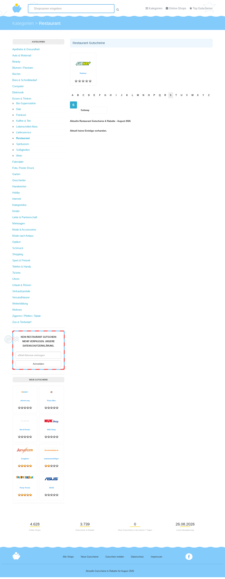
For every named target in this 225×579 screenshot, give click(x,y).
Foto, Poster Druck (23, 167)
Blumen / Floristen (22, 67)
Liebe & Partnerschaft (24, 217)
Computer (18, 86)
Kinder (16, 211)
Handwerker (19, 186)
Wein (19, 155)
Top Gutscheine (202, 8)
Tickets (16, 272)
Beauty (16, 61)
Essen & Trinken (21, 98)
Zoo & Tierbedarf (21, 321)
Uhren (15, 278)
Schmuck (17, 248)
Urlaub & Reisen (21, 285)
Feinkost (21, 114)
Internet (16, 198)
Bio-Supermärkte (26, 103)
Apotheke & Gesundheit (26, 49)
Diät (18, 109)
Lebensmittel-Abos (27, 126)
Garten (16, 174)
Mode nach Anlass (23, 235)
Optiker (16, 241)
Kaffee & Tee (23, 120)
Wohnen (17, 309)
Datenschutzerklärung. (38, 346)
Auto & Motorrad (21, 55)
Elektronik (18, 92)
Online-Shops (177, 8)
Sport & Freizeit (21, 260)
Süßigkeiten (23, 149)
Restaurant (23, 138)
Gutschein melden (114, 557)
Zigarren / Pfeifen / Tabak (26, 315)
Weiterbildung (20, 303)
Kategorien (155, 8)
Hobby (16, 192)
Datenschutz (137, 557)
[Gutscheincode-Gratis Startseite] (16, 6)
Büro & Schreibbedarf (24, 80)
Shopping (17, 254)
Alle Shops (68, 557)
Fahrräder (18, 161)
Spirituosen (22, 143)
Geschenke (19, 180)
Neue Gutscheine (89, 557)
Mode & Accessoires (24, 229)
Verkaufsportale (21, 291)
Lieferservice (23, 132)
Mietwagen (18, 223)
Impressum (156, 557)
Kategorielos (19, 204)
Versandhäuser (21, 297)
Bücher (16, 73)
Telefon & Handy (21, 266)
